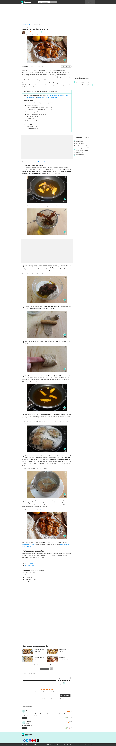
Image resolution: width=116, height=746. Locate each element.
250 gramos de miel (31, 126)
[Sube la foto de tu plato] (51, 668)
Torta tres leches (79, 141)
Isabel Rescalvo (29, 34)
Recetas (23, 24)
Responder (25, 718)
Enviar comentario (65, 695)
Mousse (82, 82)
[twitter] (27, 740)
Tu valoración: (38, 692)
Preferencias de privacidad (64, 744)
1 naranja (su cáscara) (32, 105)
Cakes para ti (43, 510)
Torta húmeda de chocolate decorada (84, 146)
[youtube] (32, 740)
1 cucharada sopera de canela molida (36, 114)
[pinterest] (35, 740)
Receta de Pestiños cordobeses (39, 650)
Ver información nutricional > (47, 131)
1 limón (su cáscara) (31, 121)
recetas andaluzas (26, 546)
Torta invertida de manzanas (82, 150)
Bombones (78, 85)
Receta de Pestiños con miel (64, 650)
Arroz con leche (89, 82)
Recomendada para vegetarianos (55, 95)
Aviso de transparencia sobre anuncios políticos (78, 744)
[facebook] (24, 740)
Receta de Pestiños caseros (39, 658)
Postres (26, 24)
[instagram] (30, 740)
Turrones (90, 85)
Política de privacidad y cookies (52, 744)
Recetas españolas (42, 97)
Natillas (76, 82)
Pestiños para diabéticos (31, 565)
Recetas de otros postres (28, 544)
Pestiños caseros (29, 563)
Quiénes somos (38, 744)
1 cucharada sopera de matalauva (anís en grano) (39, 107)
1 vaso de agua (30, 119)
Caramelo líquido (79, 152)
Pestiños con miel (29, 561)
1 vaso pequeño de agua (32, 129)
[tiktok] (38, 740)
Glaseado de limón (80, 155)
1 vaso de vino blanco (32, 116)
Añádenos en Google (67, 66)
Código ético (90, 744)
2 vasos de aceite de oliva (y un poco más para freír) (39, 103)
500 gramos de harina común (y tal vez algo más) (39, 110)
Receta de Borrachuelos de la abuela (64, 659)
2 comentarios (44, 31)
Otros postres (31, 24)
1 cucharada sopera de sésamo (34, 112)
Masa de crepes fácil (80, 157)
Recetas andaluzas (52, 97)
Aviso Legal (44, 744)
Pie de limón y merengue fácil (82, 148)
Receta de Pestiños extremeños (47, 162)
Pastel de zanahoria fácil (81, 143)
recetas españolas (64, 544)
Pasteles (84, 85)
